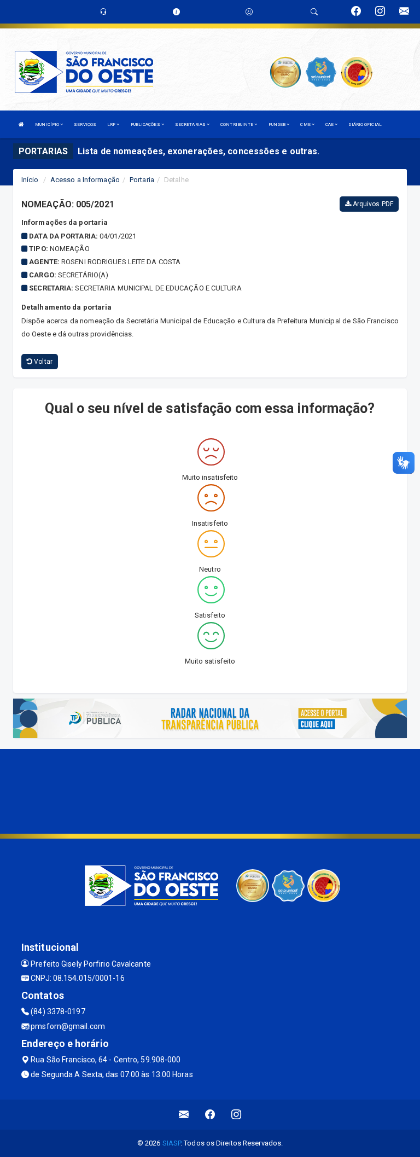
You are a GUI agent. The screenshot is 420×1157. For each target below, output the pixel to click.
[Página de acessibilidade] (249, 12)
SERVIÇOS (85, 124)
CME (305, 124)
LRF (111, 124)
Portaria (142, 180)
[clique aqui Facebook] (210, 1114)
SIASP (171, 1143)
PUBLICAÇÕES (146, 124)
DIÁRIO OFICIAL (364, 124)
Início (30, 180)
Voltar (42, 361)
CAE (330, 124)
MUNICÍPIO (47, 124)
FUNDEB (278, 124)
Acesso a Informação (85, 180)
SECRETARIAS (191, 124)
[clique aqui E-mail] (184, 1114)
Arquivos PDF (372, 204)
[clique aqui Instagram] (236, 1114)
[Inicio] (21, 124)
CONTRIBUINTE (237, 124)
